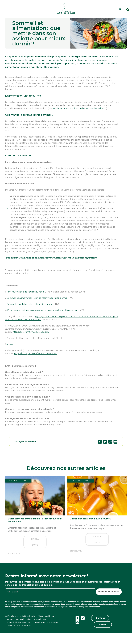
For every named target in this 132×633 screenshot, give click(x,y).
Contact (100, 618)
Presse (102, 624)
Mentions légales (46, 616)
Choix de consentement (19, 625)
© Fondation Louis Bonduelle (20, 616)
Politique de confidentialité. (90, 607)
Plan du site (40, 619)
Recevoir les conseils (108, 592)
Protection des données (19, 619)
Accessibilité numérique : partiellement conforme (32, 622)
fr (119, 9)
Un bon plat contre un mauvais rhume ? (90, 519)
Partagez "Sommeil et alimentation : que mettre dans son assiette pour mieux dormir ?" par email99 (115, 442)
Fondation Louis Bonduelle (66, 8)
